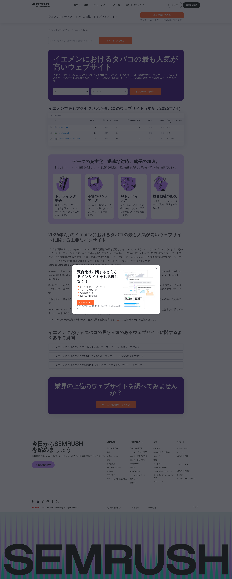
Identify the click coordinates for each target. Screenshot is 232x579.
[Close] (156, 268)
